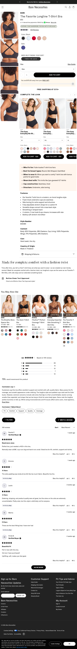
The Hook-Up (59, 596)
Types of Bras (59, 587)
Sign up (20, 595)
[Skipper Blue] (23, 49)
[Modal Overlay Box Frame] (36, 58)
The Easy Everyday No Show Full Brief (27, 133)
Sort (57, 427)
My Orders (59, 609)
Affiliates (3, 609)
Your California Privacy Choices (26, 630)
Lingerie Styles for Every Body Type (66, 590)
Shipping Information (37, 585)
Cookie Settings (55, 644)
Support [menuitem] (21, 411)
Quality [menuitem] (30, 411)
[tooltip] (14, 387)
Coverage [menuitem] (39, 411)
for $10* (40, 2)
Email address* (5, 591)
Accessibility (17, 634)
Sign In (58, 603)
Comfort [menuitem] (12, 411)
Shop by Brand (35, 596)
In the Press (4, 606)
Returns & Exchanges (37, 587)
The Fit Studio (60, 585)
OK (69, 644)
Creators (3, 612)
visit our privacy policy (21, 647)
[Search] (66, 7)
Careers (3, 603)
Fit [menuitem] (5, 411)
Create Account (60, 606)
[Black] (23, 40)
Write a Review (67, 420)
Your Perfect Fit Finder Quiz (63, 582)
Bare (22, 13)
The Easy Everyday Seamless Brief (49, 133)
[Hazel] (44, 40)
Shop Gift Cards (35, 593)
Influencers (4, 615)
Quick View (8, 315)
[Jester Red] (34, 40)
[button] (2, 7)
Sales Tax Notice (8, 634)
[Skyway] (29, 40)
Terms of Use (60, 630)
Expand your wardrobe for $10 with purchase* (38, 26)
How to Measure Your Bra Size (64, 593)
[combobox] (48, 69)
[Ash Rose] (39, 40)
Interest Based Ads (50, 630)
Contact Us (34, 590)
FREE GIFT (45, 80)
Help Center (34, 582)
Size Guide (71, 64)
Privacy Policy (40, 630)
